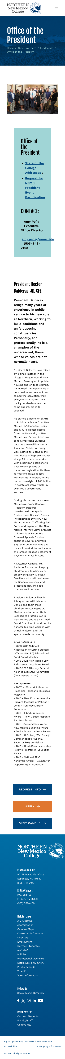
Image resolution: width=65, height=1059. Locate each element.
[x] (23, 1001)
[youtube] (40, 1001)
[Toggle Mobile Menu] (56, 8)
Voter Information (27, 975)
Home (10, 48)
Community (24, 1024)
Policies (21, 954)
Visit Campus (30, 823)
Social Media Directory (30, 993)
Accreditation (25, 924)
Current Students (27, 1016)
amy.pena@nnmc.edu (38, 239)
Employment (24, 941)
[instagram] (29, 1001)
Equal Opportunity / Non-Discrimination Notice (28, 1041)
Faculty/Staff (25, 1020)
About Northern (27, 48)
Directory (22, 937)
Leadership (46, 48)
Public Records (26, 967)
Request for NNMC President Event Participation (35, 187)
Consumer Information (30, 933)
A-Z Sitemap (24, 920)
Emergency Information (49, 1046)
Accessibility (10, 1046)
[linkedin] (34, 1001)
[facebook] (18, 1001)
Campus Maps (25, 929)
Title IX (21, 971)
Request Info (30, 789)
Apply (29, 806)
